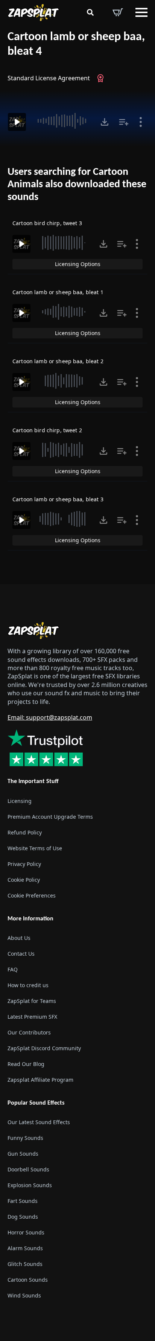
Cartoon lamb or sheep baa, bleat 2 (57, 361)
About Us (19, 937)
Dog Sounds (23, 1216)
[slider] (62, 121)
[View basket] (118, 12)
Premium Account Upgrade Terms (50, 816)
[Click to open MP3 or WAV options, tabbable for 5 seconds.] (105, 122)
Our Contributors (29, 1032)
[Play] (17, 122)
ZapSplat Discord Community (44, 1048)
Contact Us (21, 953)
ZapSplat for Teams (32, 1000)
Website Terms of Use (35, 848)
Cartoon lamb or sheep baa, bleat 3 (57, 499)
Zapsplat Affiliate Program (40, 1079)
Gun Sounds (23, 1153)
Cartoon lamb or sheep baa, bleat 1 (57, 292)
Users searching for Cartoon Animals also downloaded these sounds (77, 185)
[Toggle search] (90, 12)
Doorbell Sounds (28, 1169)
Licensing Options (77, 264)
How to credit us (28, 985)
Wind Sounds (24, 1295)
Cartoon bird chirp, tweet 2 (47, 430)
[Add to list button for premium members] (123, 122)
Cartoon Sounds (28, 1279)
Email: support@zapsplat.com (50, 717)
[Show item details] (140, 122)
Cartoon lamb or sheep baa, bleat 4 (76, 44)
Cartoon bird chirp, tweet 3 (47, 223)
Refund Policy (25, 832)
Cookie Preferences (32, 895)
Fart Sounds (23, 1200)
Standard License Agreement (49, 78)
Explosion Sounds (30, 1185)
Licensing (20, 800)
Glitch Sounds (25, 1263)
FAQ (13, 969)
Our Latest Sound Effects (39, 1122)
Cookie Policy (24, 879)
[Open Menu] (141, 12)
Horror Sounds (26, 1232)
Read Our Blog (26, 1063)
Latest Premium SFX (32, 1016)
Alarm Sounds (25, 1248)
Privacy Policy (24, 863)
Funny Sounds (25, 1137)
